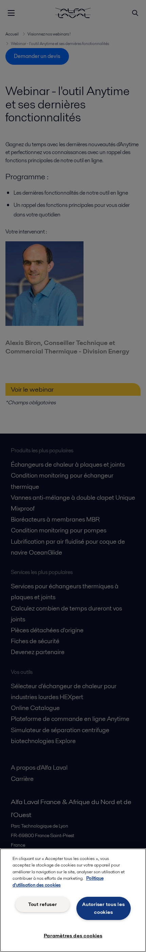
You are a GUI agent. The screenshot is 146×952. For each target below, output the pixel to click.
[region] (73, 900)
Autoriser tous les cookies (103, 908)
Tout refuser (42, 904)
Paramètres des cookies (73, 935)
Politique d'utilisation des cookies (58, 881)
